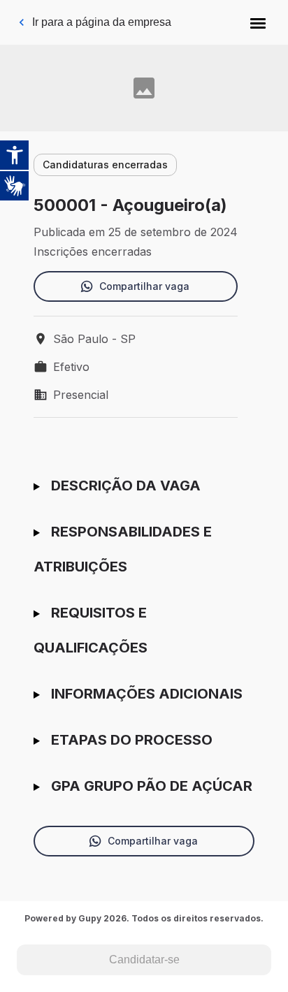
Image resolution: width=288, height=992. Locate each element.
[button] (258, 22)
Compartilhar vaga (144, 286)
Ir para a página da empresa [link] (101, 22)
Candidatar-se (144, 959)
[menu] (258, 22)
